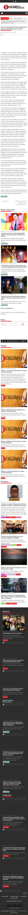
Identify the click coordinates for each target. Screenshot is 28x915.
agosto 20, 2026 (5, 294)
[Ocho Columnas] (2, 13)
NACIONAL (14, 545)
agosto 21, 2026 (5, 231)
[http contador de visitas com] (14, 906)
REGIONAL (19, 517)
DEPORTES (5, 640)
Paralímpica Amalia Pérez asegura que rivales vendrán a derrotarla (21, 202)
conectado (14, 312)
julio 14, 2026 (5, 469)
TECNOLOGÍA (5, 827)
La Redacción (13, 32)
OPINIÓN (3, 385)
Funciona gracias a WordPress (8, 911)
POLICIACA (8, 517)
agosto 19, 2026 (5, 368)
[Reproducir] (2, 341)
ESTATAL (3, 517)
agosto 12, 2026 (7, 874)
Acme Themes (14, 912)
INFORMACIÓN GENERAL (6, 545)
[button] (14, 335)
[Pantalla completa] (25, 341)
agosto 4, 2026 (5, 439)
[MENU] (26, 13)
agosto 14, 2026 (7, 845)
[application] (14, 335)
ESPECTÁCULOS (4, 196)
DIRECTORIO (5, 896)
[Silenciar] (23, 341)
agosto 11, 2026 (5, 408)
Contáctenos (5, 201)
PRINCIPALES (13, 517)
